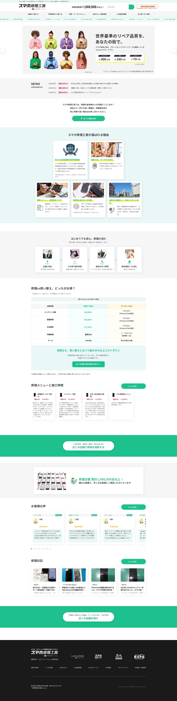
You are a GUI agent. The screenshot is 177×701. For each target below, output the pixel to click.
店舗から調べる (33, 14)
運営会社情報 (35, 667)
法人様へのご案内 (144, 14)
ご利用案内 (108, 667)
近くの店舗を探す (89, 118)
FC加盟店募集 (121, 14)
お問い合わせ (63, 667)
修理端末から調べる (55, 14)
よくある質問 (49, 667)
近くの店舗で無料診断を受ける (87, 364)
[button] (174, 50)
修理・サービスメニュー (77, 14)
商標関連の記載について (39, 688)
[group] (43, 405)
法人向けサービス (93, 667)
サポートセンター (123, 667)
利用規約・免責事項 (140, 667)
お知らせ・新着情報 (99, 14)
